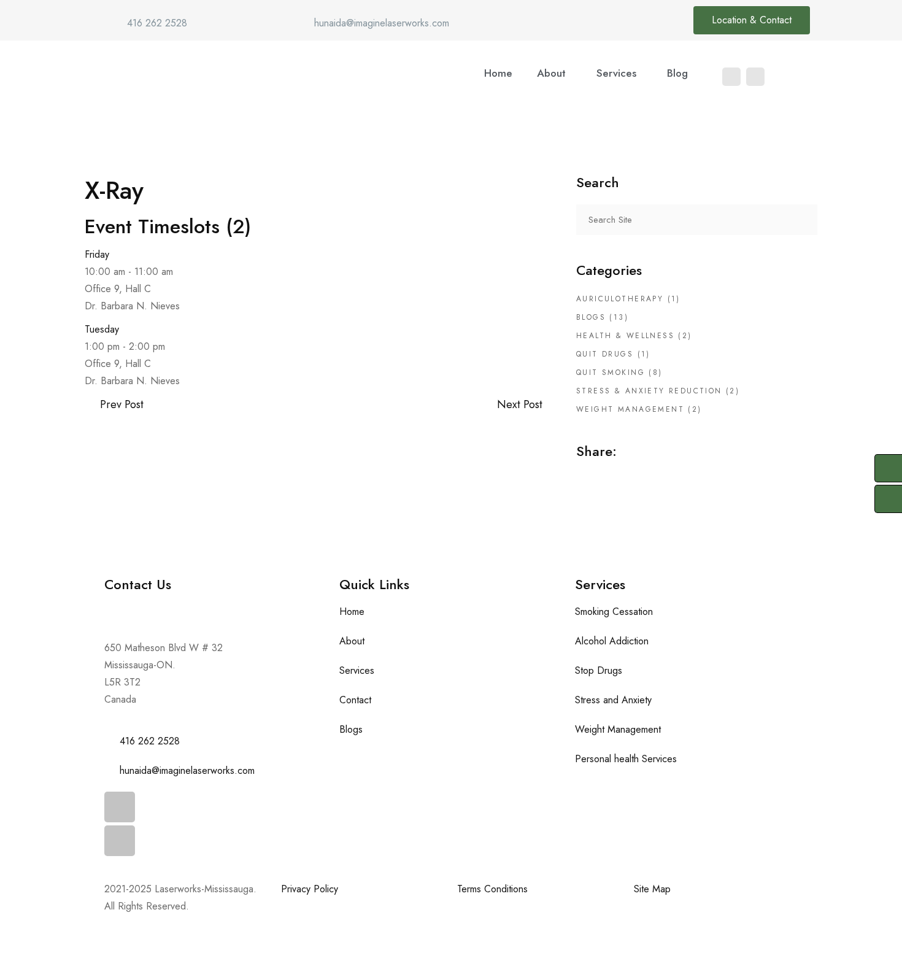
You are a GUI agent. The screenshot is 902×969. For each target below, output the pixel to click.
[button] (554, 73)
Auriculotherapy (619, 298)
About (551, 73)
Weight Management (630, 409)
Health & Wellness (625, 335)
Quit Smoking (610, 372)
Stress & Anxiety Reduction (649, 390)
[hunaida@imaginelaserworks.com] (888, 499)
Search (802, 219)
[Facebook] (731, 77)
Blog (677, 73)
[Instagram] (755, 77)
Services (616, 73)
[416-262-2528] (888, 468)
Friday (97, 254)
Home (498, 73)
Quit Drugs (604, 354)
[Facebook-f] (119, 807)
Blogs (591, 317)
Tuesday (102, 329)
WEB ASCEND (215, 935)
